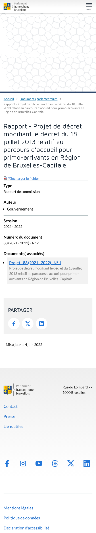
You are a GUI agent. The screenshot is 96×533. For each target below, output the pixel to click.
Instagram (23, 463)
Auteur (10, 202)
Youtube (38, 463)
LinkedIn (41, 323)
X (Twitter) (70, 463)
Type (8, 186)
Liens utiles (13, 426)
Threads (55, 463)
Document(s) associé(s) (24, 254)
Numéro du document (23, 237)
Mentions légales (18, 507)
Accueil (9, 99)
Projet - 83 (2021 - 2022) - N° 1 (35, 262)
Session (10, 221)
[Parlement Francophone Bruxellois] (18, 6)
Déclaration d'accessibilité (26, 527)
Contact (11, 406)
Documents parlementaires (38, 99)
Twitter (27, 323)
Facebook (14, 323)
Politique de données (22, 517)
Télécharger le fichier (23, 178)
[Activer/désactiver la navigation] (89, 7)
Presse (9, 416)
